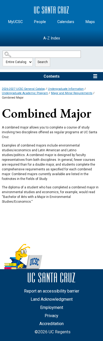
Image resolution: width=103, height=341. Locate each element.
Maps (90, 22)
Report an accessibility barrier (51, 291)
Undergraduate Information (66, 89)
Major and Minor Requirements (71, 93)
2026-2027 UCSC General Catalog (23, 89)
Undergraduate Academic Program (25, 93)
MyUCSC (15, 22)
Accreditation (51, 323)
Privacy (51, 315)
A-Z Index (51, 38)
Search (43, 62)
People (40, 22)
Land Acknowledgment (52, 299)
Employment (51, 307)
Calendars (65, 22)
